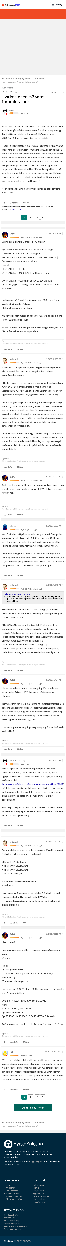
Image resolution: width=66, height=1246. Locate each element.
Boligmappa (38, 1185)
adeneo (13, 526)
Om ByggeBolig (11, 1215)
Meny (59, 4)
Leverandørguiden (41, 1196)
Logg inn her (16, 209)
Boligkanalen (38, 1190)
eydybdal (14, 359)
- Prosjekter (9, 1188)
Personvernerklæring (13, 1229)
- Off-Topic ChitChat (13, 1199)
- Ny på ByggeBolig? (13, 1196)
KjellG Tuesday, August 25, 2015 (17, 594)
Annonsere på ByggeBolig (15, 1226)
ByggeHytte (38, 1193)
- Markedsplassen (12, 1193)
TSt (11, 1052)
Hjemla (36, 1188)
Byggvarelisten (39, 1199)
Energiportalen (39, 1202)
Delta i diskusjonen (33, 1107)
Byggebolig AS (22, 1240)
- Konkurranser (11, 1190)
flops (11, 110)
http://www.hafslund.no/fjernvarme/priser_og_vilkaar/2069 (32, 784)
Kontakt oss (9, 1218)
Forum (7, 1185)
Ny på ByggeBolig (11, 1220)
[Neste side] (42, 217)
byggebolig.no (35, 1161)
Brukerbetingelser (12, 1223)
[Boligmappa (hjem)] (11, 4)
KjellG (12, 233)
